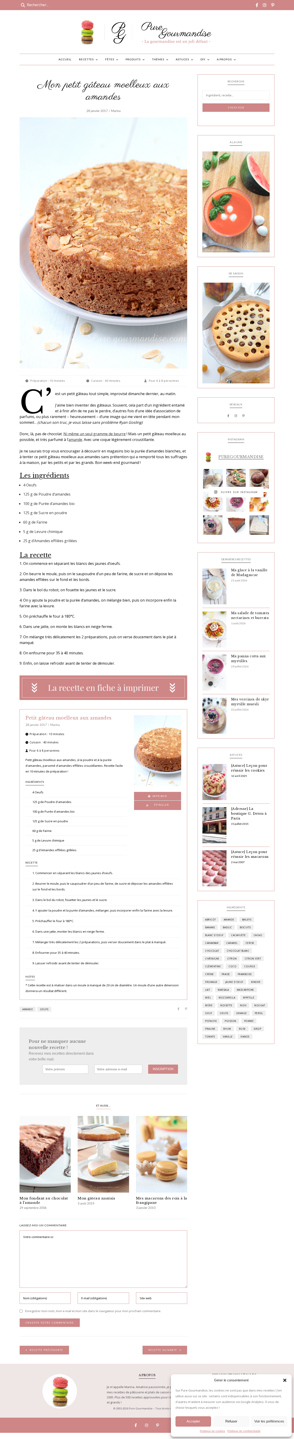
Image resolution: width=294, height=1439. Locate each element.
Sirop (257, 1028)
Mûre (208, 1005)
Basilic (227, 927)
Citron (232, 958)
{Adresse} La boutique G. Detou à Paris (249, 813)
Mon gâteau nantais (96, 1198)
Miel (208, 997)
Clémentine (213, 966)
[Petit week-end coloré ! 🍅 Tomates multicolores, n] (213, 502)
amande (75, 439)
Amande (27, 1009)
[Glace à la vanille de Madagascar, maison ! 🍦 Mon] (213, 478)
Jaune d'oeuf (234, 982)
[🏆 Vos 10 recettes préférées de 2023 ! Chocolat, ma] (259, 525)
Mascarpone (245, 989)
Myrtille (248, 997)
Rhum (227, 1028)
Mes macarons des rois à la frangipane (161, 1200)
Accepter (193, 1421)
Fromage (211, 982)
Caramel (232, 943)
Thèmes (158, 59)
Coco (232, 966)
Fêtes (109, 59)
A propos (224, 59)
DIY (203, 59)
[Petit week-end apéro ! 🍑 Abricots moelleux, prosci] (236, 478)
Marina (116, 111)
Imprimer (159, 796)
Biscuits (245, 927)
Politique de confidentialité (243, 1431)
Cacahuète (238, 935)
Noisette (226, 1005)
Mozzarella (227, 997)
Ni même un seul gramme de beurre (94, 433)
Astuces (182, 59)
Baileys (247, 919)
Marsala (223, 989)
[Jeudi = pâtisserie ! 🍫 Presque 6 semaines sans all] (236, 525)
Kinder (255, 982)
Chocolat (212, 950)
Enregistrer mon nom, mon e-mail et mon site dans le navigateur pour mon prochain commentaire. (93, 1311)
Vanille (228, 1036)
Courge (249, 966)
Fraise (226, 974)
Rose (242, 1028)
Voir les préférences (269, 1421)
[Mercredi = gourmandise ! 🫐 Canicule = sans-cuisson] (213, 525)
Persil (259, 1013)
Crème (209, 974)
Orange (241, 1013)
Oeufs (44, 1009)
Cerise (250, 943)
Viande (245, 1036)
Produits (133, 59)
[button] (285, 1380)
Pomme (249, 1021)
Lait (207, 989)
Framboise (245, 974)
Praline (210, 1028)
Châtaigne (212, 958)
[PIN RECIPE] (157, 805)
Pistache (211, 1021)
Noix (243, 1005)
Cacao (258, 935)
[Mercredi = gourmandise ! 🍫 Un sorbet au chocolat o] (259, 478)
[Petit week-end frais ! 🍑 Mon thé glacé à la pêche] (259, 502)
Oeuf (208, 1013)
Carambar (211, 943)
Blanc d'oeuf (214, 935)
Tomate (210, 1036)
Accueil (65, 59)
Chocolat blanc (238, 950)
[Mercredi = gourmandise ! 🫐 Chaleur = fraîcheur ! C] (236, 502)
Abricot (210, 919)
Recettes (86, 59)
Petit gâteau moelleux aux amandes (68, 718)
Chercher (236, 107)
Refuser (231, 1421)
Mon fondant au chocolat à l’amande (44, 1200)
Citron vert (253, 958)
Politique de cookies (212, 1431)
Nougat (259, 1005)
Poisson (230, 1021)
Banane (210, 927)
